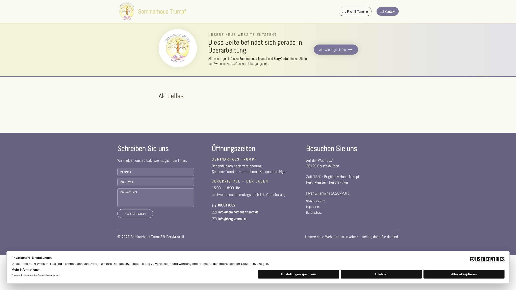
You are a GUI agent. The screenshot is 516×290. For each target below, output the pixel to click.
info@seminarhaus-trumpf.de (238, 212)
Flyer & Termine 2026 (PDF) (327, 193)
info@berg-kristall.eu (232, 218)
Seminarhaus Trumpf (162, 11)
